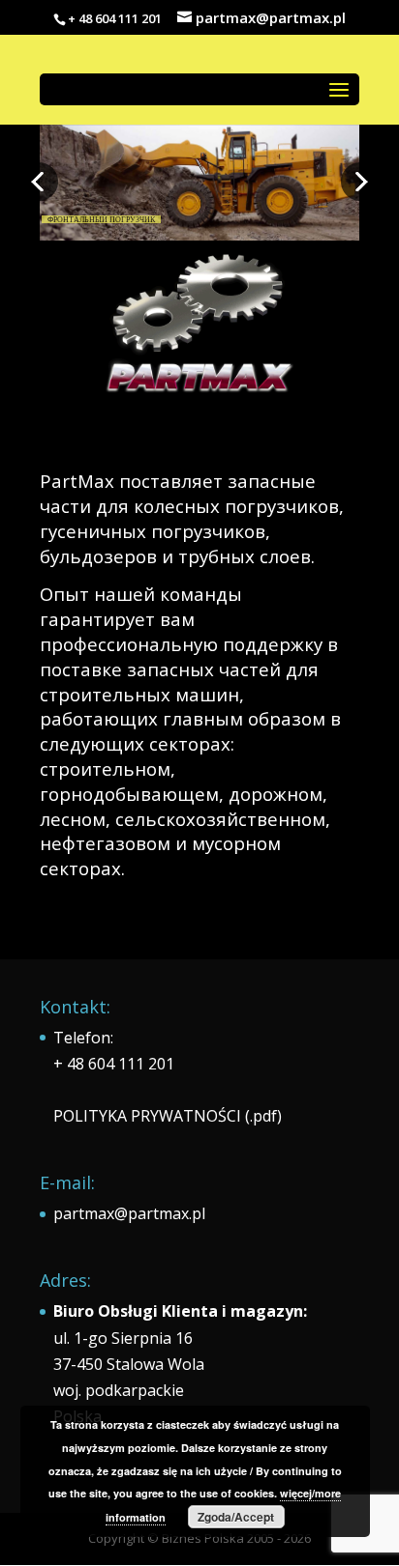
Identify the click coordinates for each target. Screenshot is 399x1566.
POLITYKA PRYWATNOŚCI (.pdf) (167, 1115)
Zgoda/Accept (236, 1516)
